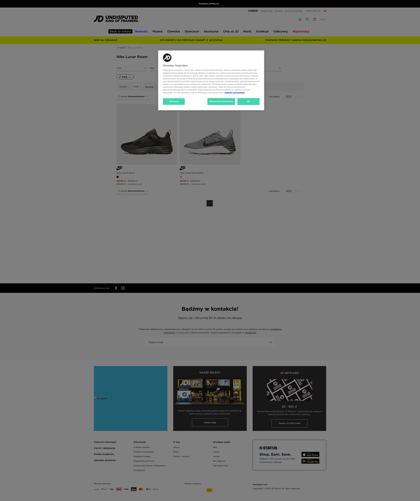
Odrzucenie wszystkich (221, 101)
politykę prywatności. (235, 92)
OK (248, 101)
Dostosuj (173, 101)
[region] (211, 80)
